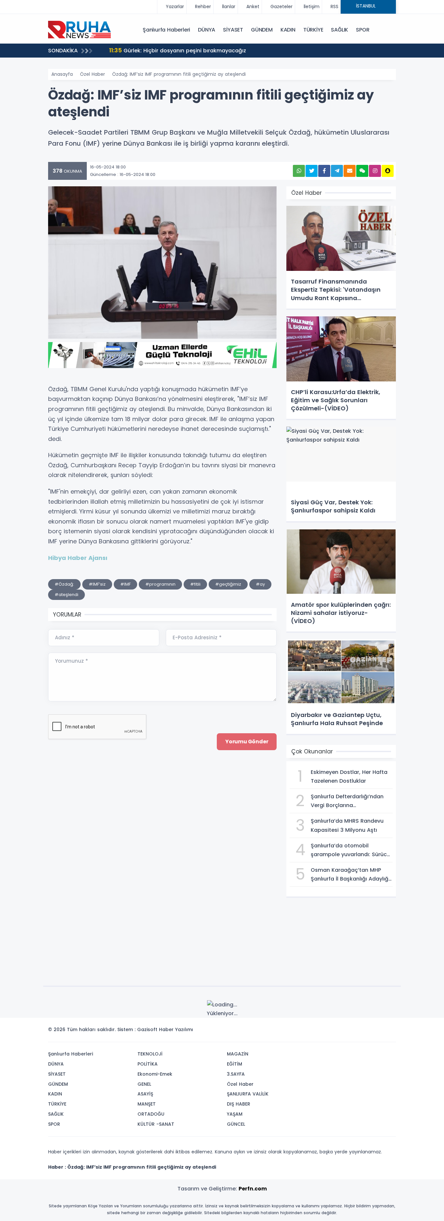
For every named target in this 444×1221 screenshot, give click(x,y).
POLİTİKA (147, 1064)
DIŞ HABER (238, 1104)
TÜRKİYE (313, 29)
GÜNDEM (262, 29)
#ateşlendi (66, 594)
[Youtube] (379, 1031)
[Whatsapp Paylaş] (299, 171)
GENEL (144, 1084)
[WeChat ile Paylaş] (362, 171)
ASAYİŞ (145, 1094)
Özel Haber (92, 74)
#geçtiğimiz (228, 584)
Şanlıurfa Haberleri (166, 29)
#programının (160, 584)
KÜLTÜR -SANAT (155, 1124)
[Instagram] (369, 1031)
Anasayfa (62, 74)
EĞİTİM (234, 1064)
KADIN (288, 29)
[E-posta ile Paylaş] (350, 171)
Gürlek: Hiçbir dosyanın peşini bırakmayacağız (177, 50)
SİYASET (233, 29)
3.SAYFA (236, 1074)
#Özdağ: (64, 584)
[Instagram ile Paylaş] (375, 171)
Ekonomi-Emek (154, 1074)
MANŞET (146, 1104)
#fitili (195, 584)
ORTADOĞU (150, 1114)
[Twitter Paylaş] (312, 171)
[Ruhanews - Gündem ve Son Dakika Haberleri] (80, 29)
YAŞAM (234, 1114)
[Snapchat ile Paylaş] (388, 171)
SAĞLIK (339, 29)
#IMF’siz (97, 584)
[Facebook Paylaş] (324, 171)
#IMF (125, 584)
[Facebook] (359, 1031)
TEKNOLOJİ (150, 1054)
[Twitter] (349, 1031)
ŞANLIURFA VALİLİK (247, 1094)
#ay (260, 584)
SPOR (362, 29)
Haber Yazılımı (176, 1029)
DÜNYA (206, 29)
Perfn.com (253, 1188)
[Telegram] (388, 1031)
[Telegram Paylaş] (337, 171)
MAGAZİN (237, 1054)
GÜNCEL (236, 1124)
